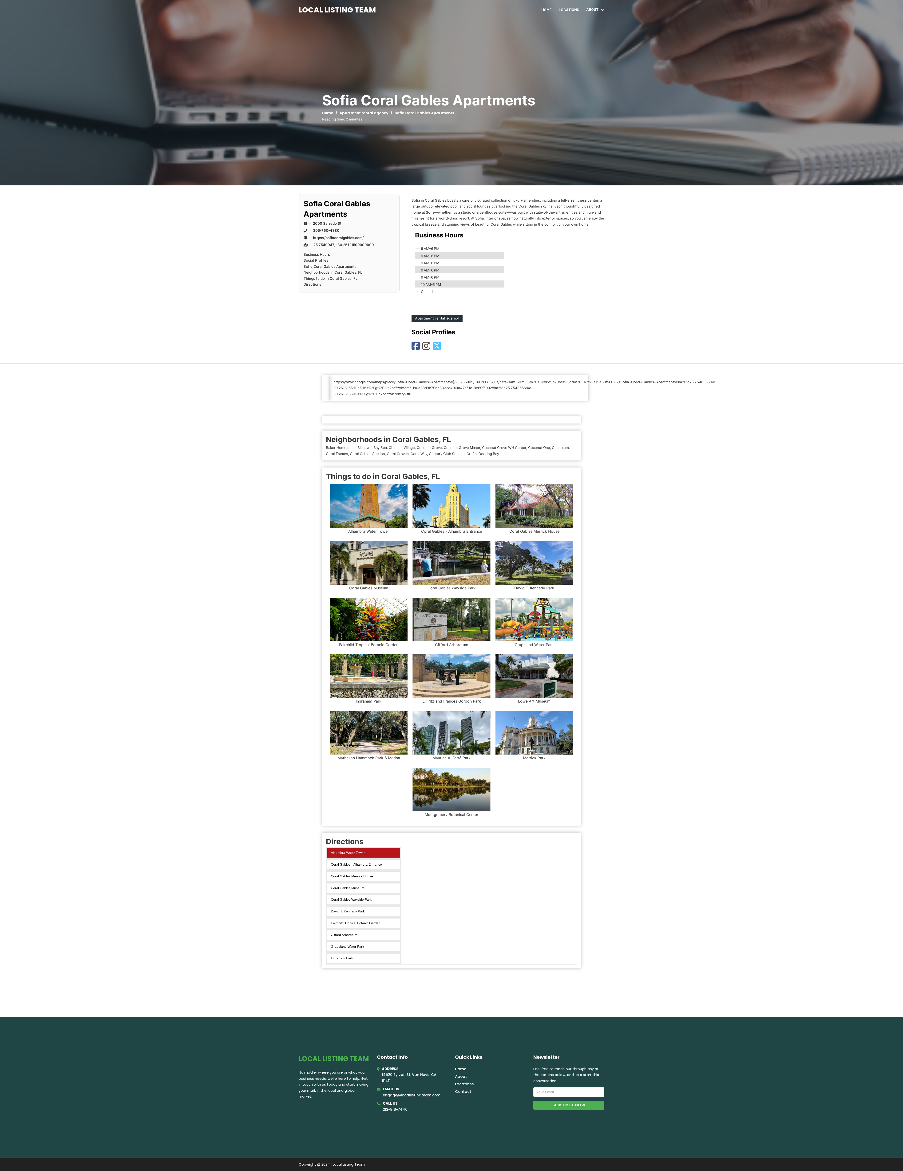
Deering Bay (489, 454)
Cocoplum (560, 447)
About (461, 1076)
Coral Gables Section (367, 454)
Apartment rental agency (364, 113)
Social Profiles (316, 260)
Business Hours (317, 254)
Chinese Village (402, 447)
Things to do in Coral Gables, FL (330, 278)
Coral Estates (337, 454)
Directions (312, 284)
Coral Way (419, 454)
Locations (569, 10)
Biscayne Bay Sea (372, 447)
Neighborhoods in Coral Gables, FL (333, 272)
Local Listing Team (337, 9)
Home (546, 10)
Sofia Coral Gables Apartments (330, 266)
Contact (463, 1091)
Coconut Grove (429, 447)
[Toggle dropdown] (602, 10)
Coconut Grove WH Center (504, 447)
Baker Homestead (341, 447)
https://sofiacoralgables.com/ (338, 238)
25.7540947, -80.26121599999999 (343, 245)
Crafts (472, 454)
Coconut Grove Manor (462, 447)
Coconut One (539, 447)
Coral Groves (398, 454)
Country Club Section (447, 454)
